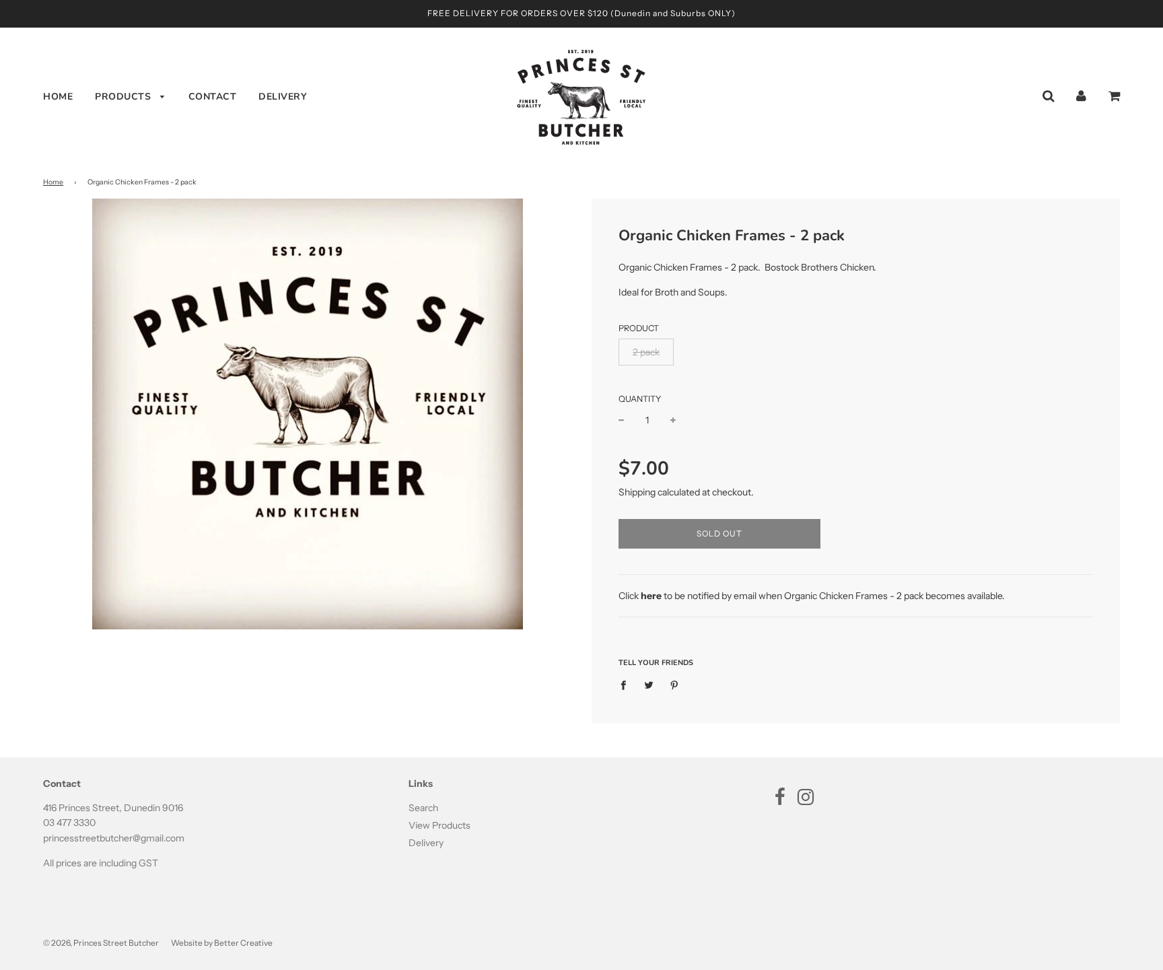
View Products (439, 825)
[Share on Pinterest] (674, 684)
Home (58, 96)
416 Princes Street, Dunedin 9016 (113, 808)
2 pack (646, 352)
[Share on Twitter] (649, 684)
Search (423, 808)
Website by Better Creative (222, 943)
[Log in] (1081, 96)
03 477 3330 (69, 823)
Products (124, 96)
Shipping (637, 492)
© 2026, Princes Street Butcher (101, 943)
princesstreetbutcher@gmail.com (113, 838)
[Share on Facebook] (627, 684)
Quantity (640, 399)
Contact (212, 96)
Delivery (282, 96)
